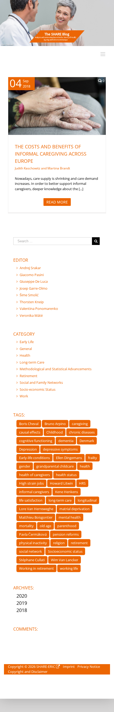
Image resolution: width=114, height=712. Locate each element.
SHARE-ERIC (45, 666)
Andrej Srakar (30, 267)
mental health (70, 517)
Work (24, 396)
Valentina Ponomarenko (39, 308)
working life (69, 568)
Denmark (87, 440)
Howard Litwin (61, 483)
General (26, 348)
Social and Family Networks (41, 382)
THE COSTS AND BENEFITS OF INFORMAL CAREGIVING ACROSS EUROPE (50, 153)
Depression (28, 449)
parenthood (66, 525)
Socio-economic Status (37, 389)
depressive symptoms (60, 449)
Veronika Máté (31, 315)
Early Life (27, 341)
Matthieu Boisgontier (35, 517)
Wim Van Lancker (64, 559)
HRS (82, 483)
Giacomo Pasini (32, 274)
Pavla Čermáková (33, 534)
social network (30, 551)
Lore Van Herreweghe (36, 508)
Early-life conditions (34, 457)
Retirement (28, 375)
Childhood (54, 432)
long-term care (60, 500)
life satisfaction (30, 500)
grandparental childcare (55, 466)
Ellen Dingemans (69, 457)
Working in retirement (36, 568)
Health (45, 113)
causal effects (29, 432)
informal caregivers (34, 491)
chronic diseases (82, 432)
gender (24, 466)
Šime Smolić (29, 295)
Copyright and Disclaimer (27, 671)
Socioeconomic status (65, 551)
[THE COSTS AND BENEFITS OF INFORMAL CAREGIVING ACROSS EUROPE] (57, 106)
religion (59, 542)
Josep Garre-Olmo (33, 288)
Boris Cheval (28, 423)
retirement (79, 542)
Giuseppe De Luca (34, 281)
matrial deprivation (74, 508)
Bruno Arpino (55, 423)
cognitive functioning (35, 440)
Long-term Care (62, 113)
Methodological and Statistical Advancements (55, 369)
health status (66, 474)
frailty (92, 457)
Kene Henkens (66, 491)
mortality (26, 525)
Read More (57, 202)
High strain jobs (31, 483)
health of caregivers (34, 474)
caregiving (80, 423)
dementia (65, 440)
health (85, 466)
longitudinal (87, 500)
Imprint (69, 666)
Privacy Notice (88, 666)
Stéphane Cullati (32, 559)
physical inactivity (33, 542)
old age (45, 525)
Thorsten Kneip (32, 301)
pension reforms (66, 534)
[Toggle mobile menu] (103, 54)
